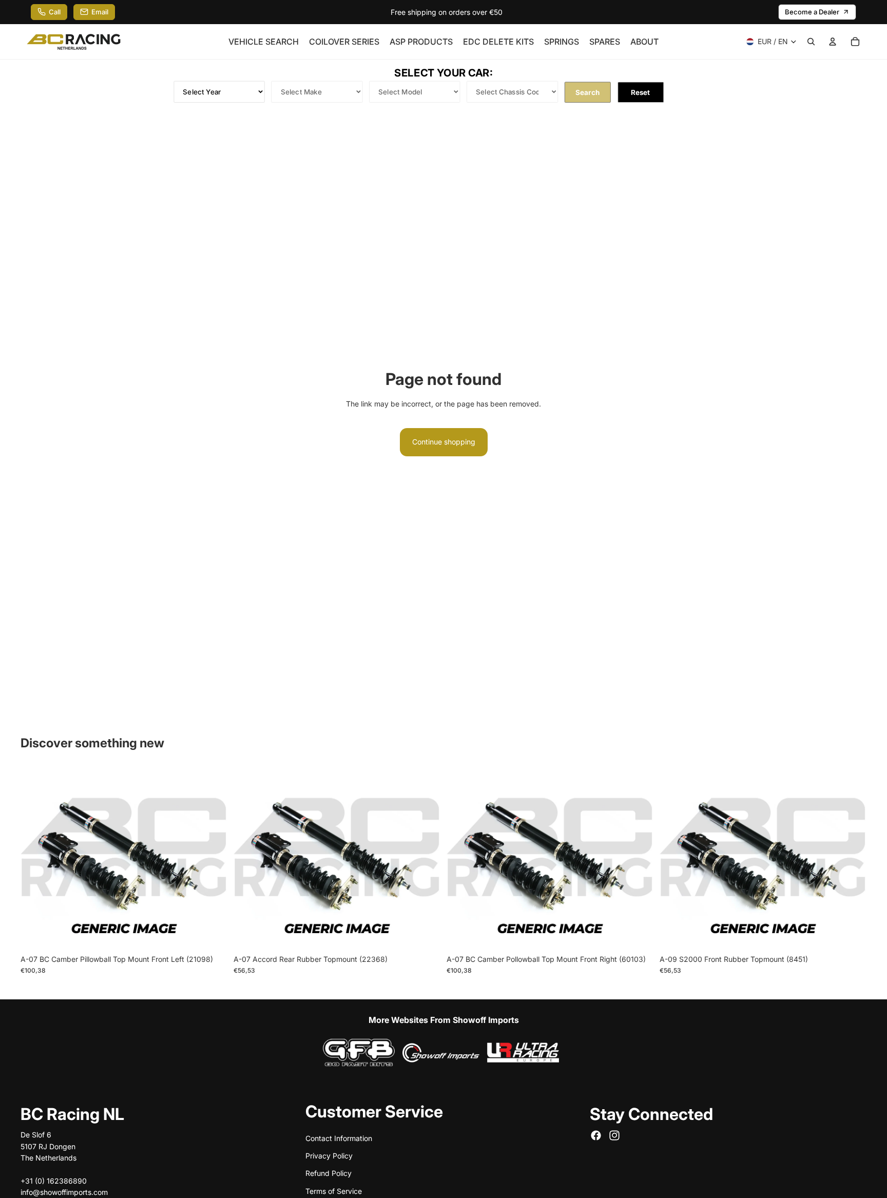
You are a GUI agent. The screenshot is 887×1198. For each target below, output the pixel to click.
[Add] (211, 933)
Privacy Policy (329, 1155)
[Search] (811, 41)
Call (55, 12)
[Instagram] (614, 1136)
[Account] (832, 41)
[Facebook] (596, 1136)
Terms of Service (333, 1191)
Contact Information (338, 1138)
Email (99, 12)
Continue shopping (443, 441)
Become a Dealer (812, 12)
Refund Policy (328, 1173)
